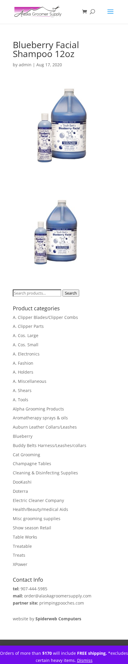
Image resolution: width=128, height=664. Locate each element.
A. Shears (22, 390)
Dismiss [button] (85, 660)
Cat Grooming (26, 454)
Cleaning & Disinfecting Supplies (45, 473)
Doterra (20, 491)
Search (71, 293)
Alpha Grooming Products (38, 409)
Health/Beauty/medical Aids (40, 509)
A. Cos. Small (25, 344)
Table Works (25, 537)
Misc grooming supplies (36, 518)
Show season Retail (32, 528)
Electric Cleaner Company (38, 500)
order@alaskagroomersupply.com (57, 596)
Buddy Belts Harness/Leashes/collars (49, 445)
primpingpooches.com (61, 603)
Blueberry (22, 436)
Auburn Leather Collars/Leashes (45, 427)
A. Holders (23, 372)
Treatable (22, 546)
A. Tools (20, 399)
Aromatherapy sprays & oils (40, 418)
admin (25, 64)
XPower (20, 564)
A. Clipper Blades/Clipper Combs (45, 317)
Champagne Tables (32, 463)
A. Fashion (23, 363)
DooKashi (22, 482)
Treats (19, 555)
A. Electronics (26, 354)
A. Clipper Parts (28, 326)
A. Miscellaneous (29, 381)
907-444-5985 (34, 588)
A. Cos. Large (25, 335)
